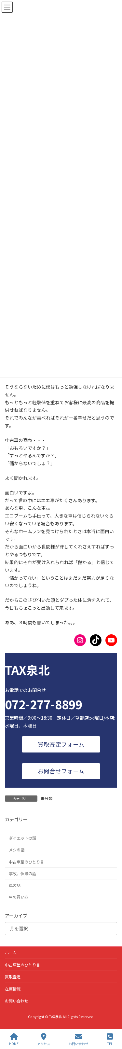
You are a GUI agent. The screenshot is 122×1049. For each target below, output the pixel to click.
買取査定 (12, 976)
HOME (14, 1043)
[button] (61, 744)
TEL (110, 1043)
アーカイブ (16, 915)
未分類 (46, 798)
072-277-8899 (43, 704)
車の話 (14, 885)
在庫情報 (12, 988)
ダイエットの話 (22, 838)
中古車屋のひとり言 (26, 861)
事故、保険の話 (22, 873)
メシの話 (16, 850)
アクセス (43, 1043)
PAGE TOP (111, 1019)
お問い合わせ (16, 1000)
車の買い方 (18, 897)
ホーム (11, 952)
